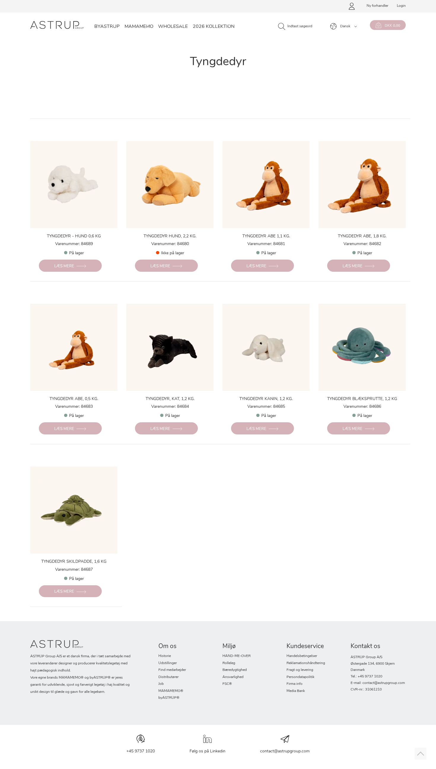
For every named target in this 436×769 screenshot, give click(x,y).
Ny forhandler (377, 6)
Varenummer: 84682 (362, 244)
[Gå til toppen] (421, 754)
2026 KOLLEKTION (214, 26)
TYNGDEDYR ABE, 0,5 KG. (74, 399)
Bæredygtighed (234, 670)
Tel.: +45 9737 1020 (366, 676)
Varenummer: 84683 (74, 407)
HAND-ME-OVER (236, 656)
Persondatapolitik (300, 677)
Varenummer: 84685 (266, 407)
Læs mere (64, 266)
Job (161, 684)
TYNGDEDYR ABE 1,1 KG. (266, 236)
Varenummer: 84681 (266, 244)
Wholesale (173, 26)
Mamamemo (139, 26)
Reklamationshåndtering (306, 663)
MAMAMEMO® (170, 691)
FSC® (227, 684)
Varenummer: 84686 (362, 407)
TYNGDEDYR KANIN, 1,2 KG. (266, 399)
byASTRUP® (168, 698)
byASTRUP (107, 26)
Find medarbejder (172, 670)
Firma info (295, 684)
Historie (164, 656)
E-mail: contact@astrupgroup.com (378, 683)
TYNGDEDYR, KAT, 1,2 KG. (170, 399)
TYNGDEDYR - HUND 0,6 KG (74, 236)
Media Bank (296, 691)
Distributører (168, 677)
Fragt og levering (300, 670)
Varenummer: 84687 (74, 569)
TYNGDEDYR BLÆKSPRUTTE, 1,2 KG (362, 399)
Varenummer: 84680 (170, 244)
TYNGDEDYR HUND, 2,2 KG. (170, 236)
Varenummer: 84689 (74, 244)
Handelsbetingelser (302, 656)
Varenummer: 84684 (170, 407)
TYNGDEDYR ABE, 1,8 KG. (362, 236)
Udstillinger (167, 663)
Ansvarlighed (233, 677)
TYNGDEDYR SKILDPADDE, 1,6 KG (73, 561)
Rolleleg (228, 663)
